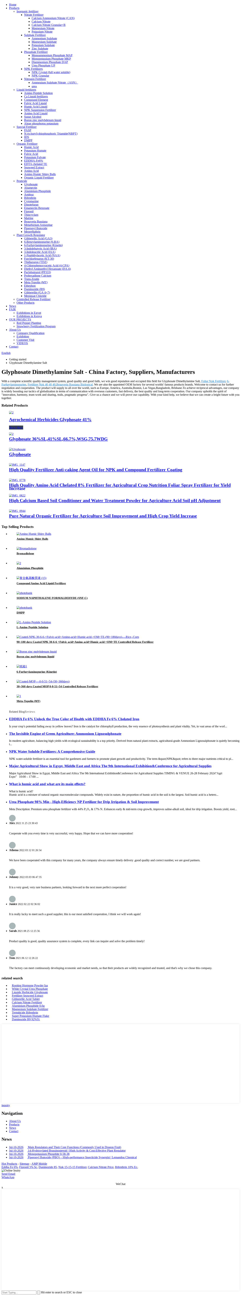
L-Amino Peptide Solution (32, 627)
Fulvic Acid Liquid (35, 103)
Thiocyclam (31, 214)
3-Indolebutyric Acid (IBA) (40, 248)
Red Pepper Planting (29, 323)
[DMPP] (24, 607)
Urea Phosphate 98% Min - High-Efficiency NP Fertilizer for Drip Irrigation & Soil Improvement (84, 802)
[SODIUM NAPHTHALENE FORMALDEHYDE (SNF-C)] (24, 593)
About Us (15, 329)
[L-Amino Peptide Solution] (34, 622)
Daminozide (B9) (34, 289)
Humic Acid (31, 147)
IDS (26, 137)
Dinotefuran (31, 204)
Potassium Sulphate (43, 45)
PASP (27, 130)
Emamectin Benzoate (36, 208)
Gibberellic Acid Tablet (26, 999)
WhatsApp (8, 1177)
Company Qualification (30, 333)
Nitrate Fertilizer (33, 14)
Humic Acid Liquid (35, 106)
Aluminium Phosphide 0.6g (28, 1005)
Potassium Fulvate (35, 157)
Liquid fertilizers (26, 89)
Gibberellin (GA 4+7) (37, 292)
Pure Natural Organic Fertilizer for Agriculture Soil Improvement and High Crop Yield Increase (103, 515)
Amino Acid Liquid (35, 113)
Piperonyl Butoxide (35, 228)
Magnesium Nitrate (43, 28)
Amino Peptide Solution (38, 93)
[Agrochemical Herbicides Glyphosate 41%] (11, 412)
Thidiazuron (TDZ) (35, 262)
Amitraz (29, 194)
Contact (13, 346)
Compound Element (36, 99)
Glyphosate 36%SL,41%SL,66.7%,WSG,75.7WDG (58, 438)
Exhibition (23, 336)
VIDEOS (22, 343)
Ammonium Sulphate (44, 38)
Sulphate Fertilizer (35, 35)
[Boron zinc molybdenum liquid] (37, 651)
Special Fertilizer (27, 126)
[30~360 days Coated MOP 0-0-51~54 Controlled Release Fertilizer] (43, 681)
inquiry (6, 1105)
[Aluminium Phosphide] (19, 563)
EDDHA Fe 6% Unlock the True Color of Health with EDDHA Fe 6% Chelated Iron (74, 719)
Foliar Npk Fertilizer (213, 381)
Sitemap (24, 1163)
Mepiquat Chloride (35, 295)
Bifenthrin (30, 197)
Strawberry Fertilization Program (36, 326)
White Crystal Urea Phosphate (30, 988)
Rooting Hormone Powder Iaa (30, 985)
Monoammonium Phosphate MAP (52, 55)
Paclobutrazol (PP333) (37, 272)
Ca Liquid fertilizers (36, 96)
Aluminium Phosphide (37, 191)
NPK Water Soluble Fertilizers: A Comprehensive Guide (52, 751)
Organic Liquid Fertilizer (39, 177)
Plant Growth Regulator (31, 235)
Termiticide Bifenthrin (25, 1012)
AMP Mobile (39, 1163)
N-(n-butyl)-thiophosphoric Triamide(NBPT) (50, 133)
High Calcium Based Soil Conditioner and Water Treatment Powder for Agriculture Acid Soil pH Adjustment (115, 500)
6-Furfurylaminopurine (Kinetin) (43, 245)
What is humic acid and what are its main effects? (47, 784)
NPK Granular (40, 75)
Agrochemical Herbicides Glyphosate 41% (50, 419)
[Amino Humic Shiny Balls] (34, 533)
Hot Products (9, 1163)
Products (14, 8)
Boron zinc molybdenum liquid (42, 120)
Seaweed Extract (34, 167)
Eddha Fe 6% (10, 1167)
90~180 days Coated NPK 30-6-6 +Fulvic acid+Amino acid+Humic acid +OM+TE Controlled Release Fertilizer (85, 641)
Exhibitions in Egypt (29, 312)
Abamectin (30, 187)
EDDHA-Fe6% (33, 160)
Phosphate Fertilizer (36, 52)
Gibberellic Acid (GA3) (38, 238)
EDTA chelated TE (35, 164)
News (12, 306)
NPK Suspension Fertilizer (40, 110)
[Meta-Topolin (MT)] (19, 696)
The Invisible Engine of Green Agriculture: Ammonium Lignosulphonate (65, 734)
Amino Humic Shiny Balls (40, 174)
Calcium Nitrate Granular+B (49, 24)
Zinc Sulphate (40, 48)
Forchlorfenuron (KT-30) (39, 258)
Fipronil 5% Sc (28, 1167)
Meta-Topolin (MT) (35, 282)
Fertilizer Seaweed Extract (27, 995)
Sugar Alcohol (32, 116)
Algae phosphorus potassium (41, 123)
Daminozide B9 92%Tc (26, 1019)
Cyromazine (31, 201)
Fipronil (29, 211)
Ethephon (30, 285)
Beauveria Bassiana (35, 221)
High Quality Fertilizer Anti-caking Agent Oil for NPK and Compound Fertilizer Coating (95, 469)
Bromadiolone (25, 553)
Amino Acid (31, 170)
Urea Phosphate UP (43, 65)
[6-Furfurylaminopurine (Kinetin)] (22, 666)
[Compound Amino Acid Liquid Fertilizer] (31, 578)
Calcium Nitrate (41, 21)
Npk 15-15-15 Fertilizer (72, 1167)
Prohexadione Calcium (37, 275)
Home (12, 4)
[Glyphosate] (17, 449)
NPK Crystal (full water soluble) (51, 72)
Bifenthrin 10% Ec (126, 1167)
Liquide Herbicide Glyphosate (30, 992)
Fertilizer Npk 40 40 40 (42, 384)
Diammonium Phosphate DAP (50, 62)
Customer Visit (25, 339)
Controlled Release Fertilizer (33, 299)
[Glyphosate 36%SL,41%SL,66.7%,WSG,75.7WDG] (11, 434)
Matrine (28, 218)
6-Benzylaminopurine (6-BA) (41, 241)
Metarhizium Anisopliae (38, 224)
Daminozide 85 (48, 1167)
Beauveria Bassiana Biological (74, 384)
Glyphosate (31, 184)
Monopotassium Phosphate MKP (51, 58)
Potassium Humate (35, 150)
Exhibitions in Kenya (29, 316)
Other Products (25, 302)
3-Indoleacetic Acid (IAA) (39, 252)
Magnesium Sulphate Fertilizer (30, 1009)
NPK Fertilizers (33, 68)
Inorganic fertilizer (27, 11)
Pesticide (22, 181)
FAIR (12, 309)
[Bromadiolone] (27, 548)
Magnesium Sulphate (44, 41)
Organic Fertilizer (27, 143)
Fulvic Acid (31, 153)
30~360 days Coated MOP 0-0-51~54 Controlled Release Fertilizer (57, 686)
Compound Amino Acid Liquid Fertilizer (41, 583)
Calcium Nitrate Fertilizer (27, 1002)
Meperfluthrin (32, 231)
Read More (16, 427)
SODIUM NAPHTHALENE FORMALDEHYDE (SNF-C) (52, 597)
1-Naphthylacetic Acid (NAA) (42, 255)
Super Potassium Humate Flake (30, 1015)
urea (34, 86)
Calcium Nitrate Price (101, 1167)
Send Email (8, 1173)
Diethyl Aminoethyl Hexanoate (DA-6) (47, 268)
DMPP (28, 140)
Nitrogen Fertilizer (35, 79)
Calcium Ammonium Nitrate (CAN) (53, 18)
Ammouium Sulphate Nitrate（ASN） (55, 82)
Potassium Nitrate (42, 31)
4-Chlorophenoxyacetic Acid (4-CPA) (46, 265)
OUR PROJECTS (20, 319)
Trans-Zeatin (31, 279)
